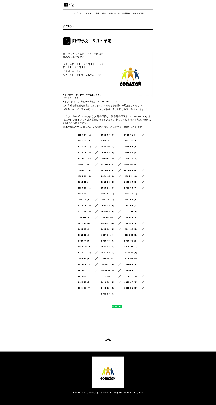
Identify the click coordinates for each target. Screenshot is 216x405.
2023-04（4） (108, 188)
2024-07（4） (85, 170)
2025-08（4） (108, 147)
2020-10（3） (108, 241)
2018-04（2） (131, 288)
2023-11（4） (131, 176)
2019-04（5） (108, 270)
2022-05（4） (131, 205)
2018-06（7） (85, 288)
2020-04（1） (131, 247)
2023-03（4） (131, 188)
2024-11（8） (85, 164)
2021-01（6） (108, 235)
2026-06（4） (85, 135)
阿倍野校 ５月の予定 (92, 40)
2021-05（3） (85, 229)
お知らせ (90, 13)
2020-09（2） (131, 241)
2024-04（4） (131, 170)
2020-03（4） (85, 253)
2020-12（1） (131, 235)
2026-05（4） (108, 135)
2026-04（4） (131, 135)
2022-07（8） (108, 205)
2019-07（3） (108, 264)
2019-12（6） (84, 258)
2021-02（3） (85, 235)
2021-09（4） (131, 217)
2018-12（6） (131, 276)
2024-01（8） (108, 176)
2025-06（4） (85, 152)
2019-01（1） (108, 276)
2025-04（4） (131, 152)
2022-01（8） (131, 211)
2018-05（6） (108, 288)
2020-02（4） (108, 253)
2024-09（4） (108, 164)
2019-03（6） (131, 270)
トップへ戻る (108, 339)
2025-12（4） (108, 141)
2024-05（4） (108, 170)
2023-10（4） (85, 182)
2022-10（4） (108, 200)
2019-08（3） (85, 264)
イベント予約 (138, 13)
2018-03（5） (108, 294)
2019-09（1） (131, 258)
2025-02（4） (85, 158)
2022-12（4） (131, 194)
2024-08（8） (131, 164)
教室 (98, 13)
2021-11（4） (84, 217)
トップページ (77, 13)
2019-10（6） (108, 258)
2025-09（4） (85, 147)
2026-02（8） (85, 141)
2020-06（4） (108, 247)
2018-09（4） (108, 282)
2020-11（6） (84, 241)
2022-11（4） (84, 200)
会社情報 (126, 13)
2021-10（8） (108, 217)
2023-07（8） (131, 182)
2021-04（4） (108, 229)
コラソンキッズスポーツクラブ (95, 393)
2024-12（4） (131, 158)
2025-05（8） (108, 152)
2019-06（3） (131, 264)
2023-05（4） (85, 188)
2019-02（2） (85, 276)
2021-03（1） (131, 229)
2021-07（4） (108, 223)
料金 (104, 13)
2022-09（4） (131, 200)
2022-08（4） (85, 205)
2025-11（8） (131, 141)
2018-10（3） (84, 282)
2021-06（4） (131, 223)
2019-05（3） (85, 270)
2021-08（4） (85, 223)
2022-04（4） (85, 211)
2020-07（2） (85, 247)
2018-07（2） (131, 282)
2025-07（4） (131, 147)
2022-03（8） (108, 211)
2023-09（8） (108, 182)
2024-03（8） (85, 176)
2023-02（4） (85, 194)
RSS (141, 393)
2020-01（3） (131, 253)
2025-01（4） (108, 158)
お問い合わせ (114, 13)
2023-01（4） (108, 194)
